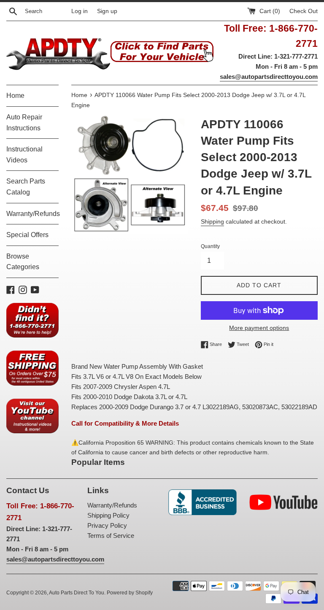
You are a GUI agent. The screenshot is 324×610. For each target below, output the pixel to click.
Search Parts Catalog (25, 187)
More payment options (259, 327)
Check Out (303, 11)
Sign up (107, 11)
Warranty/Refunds (32, 213)
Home (15, 95)
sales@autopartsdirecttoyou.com (269, 76)
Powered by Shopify (130, 593)
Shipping (212, 221)
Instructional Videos (24, 155)
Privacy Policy (107, 525)
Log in (79, 11)
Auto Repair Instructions (24, 122)
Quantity (210, 246)
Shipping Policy (108, 515)
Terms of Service (110, 535)
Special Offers (27, 234)
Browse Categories (22, 262)
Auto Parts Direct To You (76, 593)
